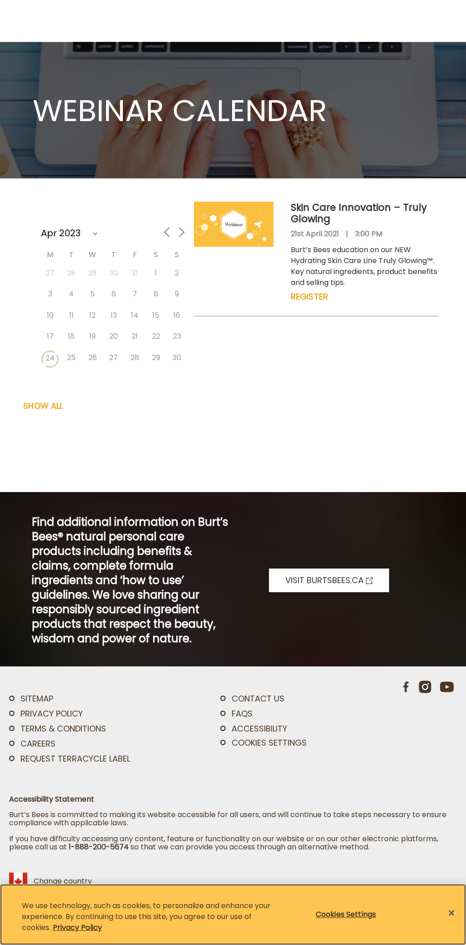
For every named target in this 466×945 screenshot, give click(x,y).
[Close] (451, 913)
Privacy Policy (77, 927)
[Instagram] (425, 687)
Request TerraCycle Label (75, 758)
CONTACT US (258, 698)
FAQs (242, 713)
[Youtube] (447, 687)
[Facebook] (406, 687)
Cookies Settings (269, 743)
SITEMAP (36, 698)
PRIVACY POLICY (51, 713)
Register (309, 296)
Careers (38, 743)
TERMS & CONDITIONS (63, 728)
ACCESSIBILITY (259, 728)
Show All (43, 406)
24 (50, 358)
